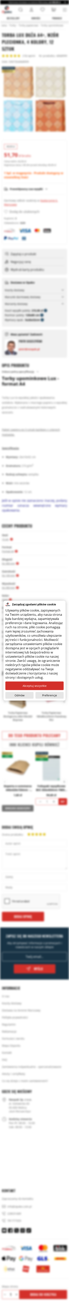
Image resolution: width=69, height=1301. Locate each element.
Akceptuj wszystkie (35, 686)
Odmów (20, 695)
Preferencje (49, 695)
